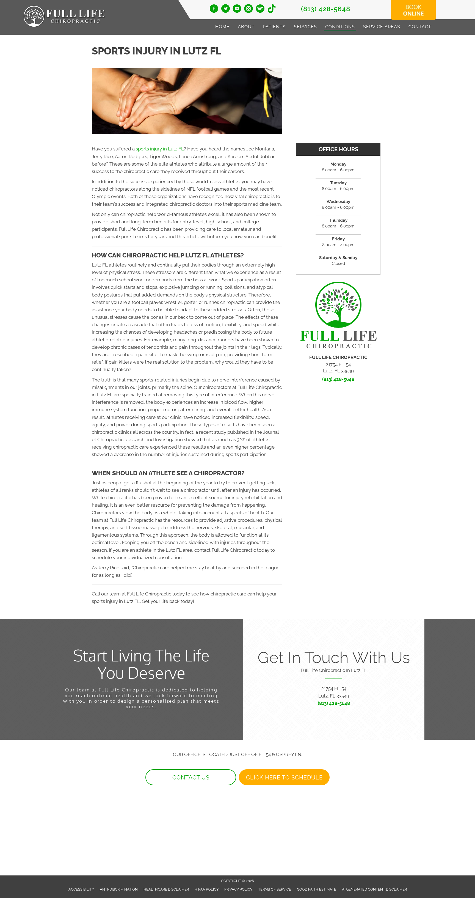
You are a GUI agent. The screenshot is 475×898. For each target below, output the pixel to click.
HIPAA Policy (207, 889)
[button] (190, 777)
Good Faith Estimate (316, 889)
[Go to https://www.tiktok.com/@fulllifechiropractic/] (271, 9)
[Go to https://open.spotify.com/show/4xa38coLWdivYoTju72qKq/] (260, 9)
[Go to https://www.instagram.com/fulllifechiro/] (248, 9)
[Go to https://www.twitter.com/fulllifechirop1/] (225, 9)
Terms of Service (274, 889)
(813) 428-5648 (325, 9)
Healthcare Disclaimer (166, 889)
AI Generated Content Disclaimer (374, 889)
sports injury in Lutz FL (160, 149)
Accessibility (81, 889)
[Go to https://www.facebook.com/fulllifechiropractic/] (213, 9)
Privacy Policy (238, 889)
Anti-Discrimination (119, 889)
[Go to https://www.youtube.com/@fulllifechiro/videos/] (237, 9)
